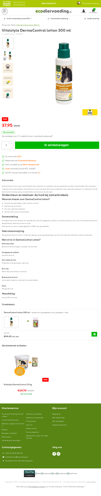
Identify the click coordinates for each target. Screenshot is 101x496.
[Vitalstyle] (90, 112)
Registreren (56, 414)
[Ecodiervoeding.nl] (7, 3)
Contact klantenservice (10, 420)
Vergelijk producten (59, 425)
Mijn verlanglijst (58, 421)
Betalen (5, 429)
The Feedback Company (36, 486)
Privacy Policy (31, 421)
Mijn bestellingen (58, 417)
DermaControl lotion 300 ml (28, 25)
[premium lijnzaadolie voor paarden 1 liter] (35, 322)
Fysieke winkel (31, 428)
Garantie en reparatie (34, 414)
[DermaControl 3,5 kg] (26, 364)
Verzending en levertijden (11, 440)
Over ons (29, 425)
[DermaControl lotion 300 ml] (11, 322)
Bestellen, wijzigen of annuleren (13, 424)
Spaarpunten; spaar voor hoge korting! (37, 436)
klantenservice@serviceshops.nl (16, 457)
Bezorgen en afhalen (9, 433)
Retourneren (6, 437)
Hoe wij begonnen (32, 432)
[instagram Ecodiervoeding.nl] (58, 453)
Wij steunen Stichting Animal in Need (13, 415)
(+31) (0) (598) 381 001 (14, 453)
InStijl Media (91, 482)
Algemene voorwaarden (34, 417)
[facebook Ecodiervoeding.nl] (54, 453)
